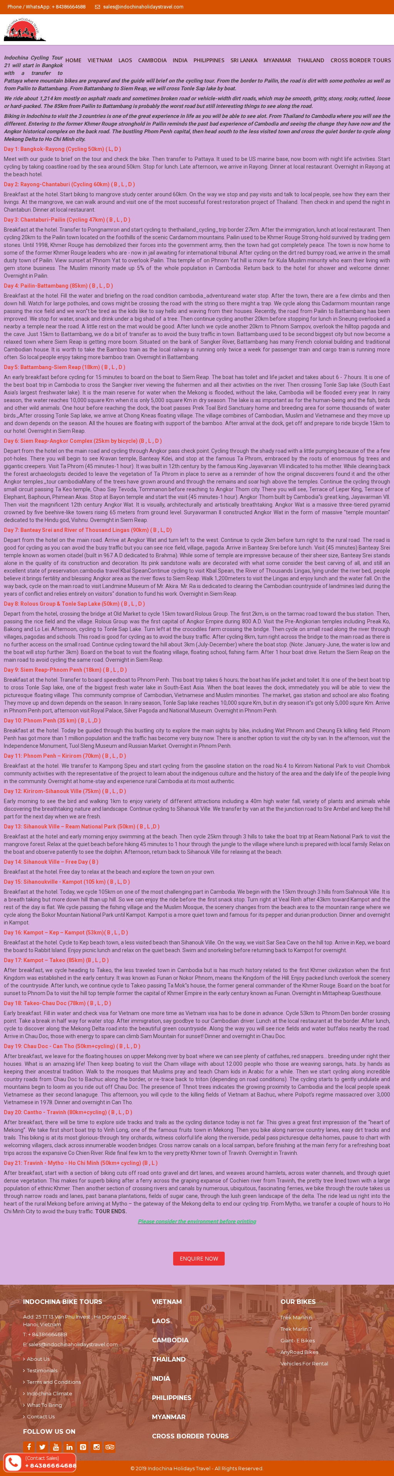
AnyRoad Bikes (299, 1352)
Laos (125, 60)
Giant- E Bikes (297, 1340)
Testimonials (42, 1370)
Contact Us (41, 1416)
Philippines (209, 60)
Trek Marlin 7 (296, 1329)
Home (73, 60)
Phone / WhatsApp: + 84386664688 (46, 7)
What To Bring (44, 1405)
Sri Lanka (243, 60)
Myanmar (277, 60)
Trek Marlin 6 (296, 1317)
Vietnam (100, 60)
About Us (38, 1359)
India (180, 60)
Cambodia (152, 60)
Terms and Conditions (54, 1382)
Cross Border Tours (361, 60)
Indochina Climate (49, 1393)
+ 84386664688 (47, 1334)
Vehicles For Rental (304, 1363)
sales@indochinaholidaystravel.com (143, 7)
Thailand (310, 60)
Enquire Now (199, 1258)
